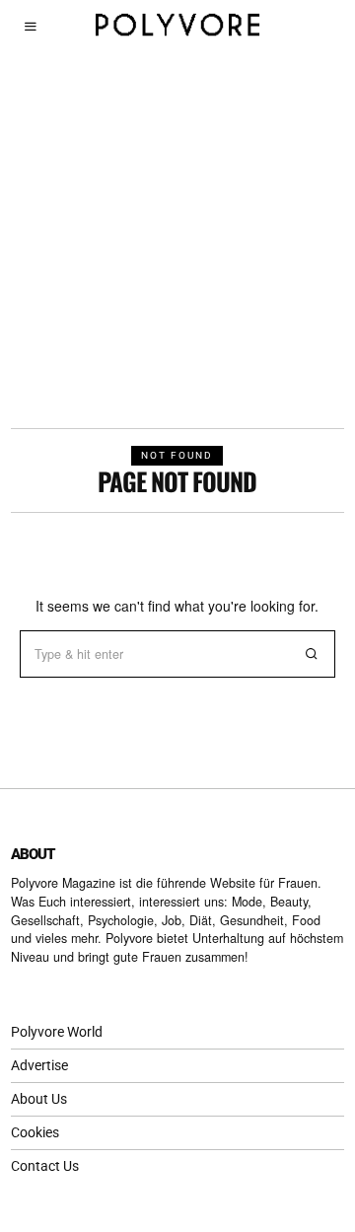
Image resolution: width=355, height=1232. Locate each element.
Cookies (35, 1132)
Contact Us (45, 1166)
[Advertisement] (177, 240)
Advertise (39, 1065)
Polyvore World (57, 1032)
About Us (39, 1099)
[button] (311, 654)
